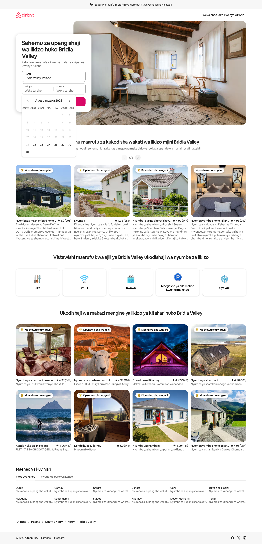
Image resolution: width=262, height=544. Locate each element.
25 (34, 144)
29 (62, 144)
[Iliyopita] (124, 157)
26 (41, 144)
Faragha (46, 538)
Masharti (59, 538)
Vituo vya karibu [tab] (25, 476)
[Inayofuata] (138, 157)
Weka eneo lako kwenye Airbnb (223, 15)
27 (48, 144)
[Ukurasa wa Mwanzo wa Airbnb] (25, 15)
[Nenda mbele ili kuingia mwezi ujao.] (69, 101)
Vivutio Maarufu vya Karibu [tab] (57, 476)
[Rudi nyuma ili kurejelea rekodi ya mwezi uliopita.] (28, 101)
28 (55, 144)
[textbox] (38, 90)
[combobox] (54, 78)
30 (69, 144)
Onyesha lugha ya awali (158, 4)
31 (27, 152)
